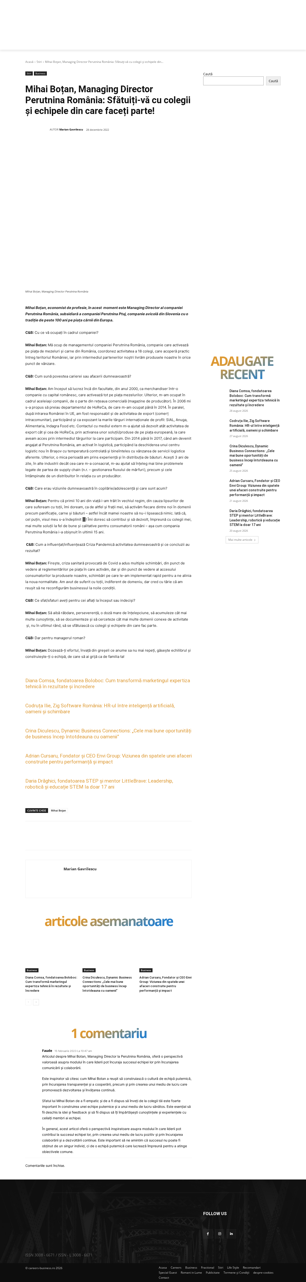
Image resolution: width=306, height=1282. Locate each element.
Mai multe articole (240, 540)
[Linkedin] (105, 146)
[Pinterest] (83, 146)
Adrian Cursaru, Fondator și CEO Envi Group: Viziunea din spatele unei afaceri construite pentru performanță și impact (108, 759)
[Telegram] (138, 146)
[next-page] (36, 1002)
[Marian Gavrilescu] (37, 129)
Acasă (29, 62)
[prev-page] (28, 1002)
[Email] (116, 146)
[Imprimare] (127, 146)
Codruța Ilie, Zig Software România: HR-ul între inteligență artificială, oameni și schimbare (254, 425)
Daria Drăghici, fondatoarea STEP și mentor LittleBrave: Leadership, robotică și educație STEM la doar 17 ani (99, 784)
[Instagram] (219, 1234)
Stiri (39, 62)
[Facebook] (61, 146)
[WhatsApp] (94, 146)
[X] (72, 146)
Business (40, 73)
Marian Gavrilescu (71, 129)
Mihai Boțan (58, 810)
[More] (149, 146)
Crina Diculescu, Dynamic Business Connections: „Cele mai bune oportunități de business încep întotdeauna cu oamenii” (108, 734)
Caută (208, 74)
